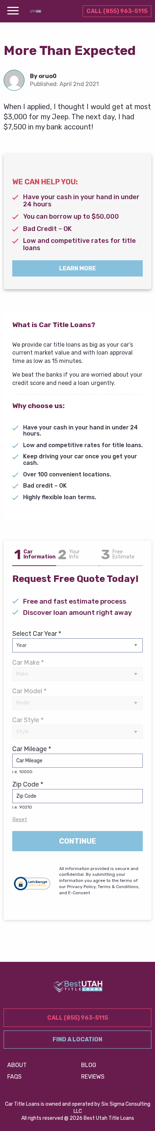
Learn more (77, 268)
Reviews (93, 1076)
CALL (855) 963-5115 (117, 11)
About (17, 1065)
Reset (19, 819)
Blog (88, 1065)
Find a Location (77, 1039)
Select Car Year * (36, 634)
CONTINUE (77, 841)
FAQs (14, 1076)
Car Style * (28, 720)
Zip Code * (27, 795)
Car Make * (28, 663)
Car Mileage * (31, 759)
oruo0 (48, 76)
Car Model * (29, 691)
